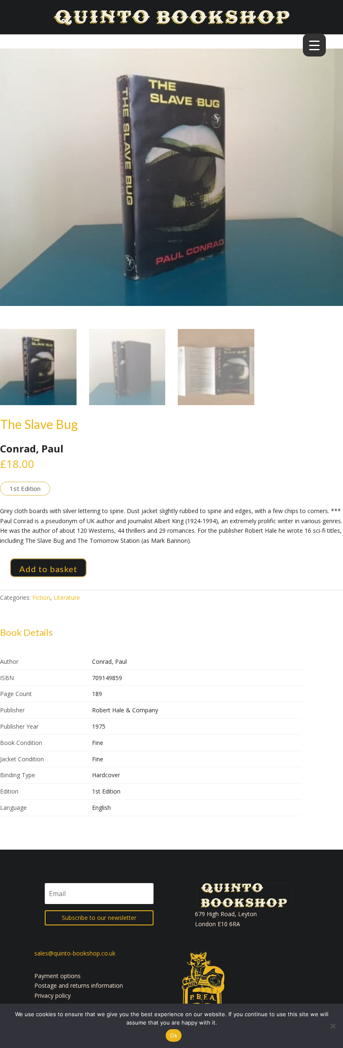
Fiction (41, 597)
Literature (67, 597)
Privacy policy (52, 995)
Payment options (57, 976)
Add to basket (48, 569)
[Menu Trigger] (314, 45)
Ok (173, 1035)
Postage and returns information (78, 985)
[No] (332, 1026)
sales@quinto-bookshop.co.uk (74, 953)
